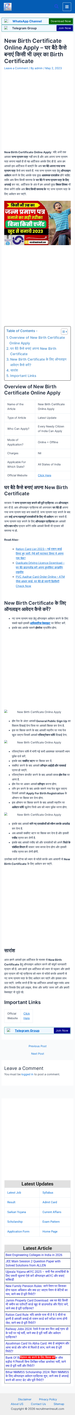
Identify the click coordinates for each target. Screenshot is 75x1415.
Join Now (64, 28)
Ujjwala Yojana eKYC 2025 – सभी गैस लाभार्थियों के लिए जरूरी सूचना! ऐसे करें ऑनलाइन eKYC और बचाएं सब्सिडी (37, 1276)
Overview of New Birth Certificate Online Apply (37, 340)
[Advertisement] (37, 1387)
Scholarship (14, 1221)
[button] (56, 6)
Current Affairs (51, 1212)
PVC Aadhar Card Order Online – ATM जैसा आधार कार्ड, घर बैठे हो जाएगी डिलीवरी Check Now (40, 581)
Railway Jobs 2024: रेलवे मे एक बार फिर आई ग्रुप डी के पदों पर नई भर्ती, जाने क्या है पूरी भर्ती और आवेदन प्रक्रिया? (37, 1333)
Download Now (61, 21)
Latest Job (14, 1192)
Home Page (50, 1231)
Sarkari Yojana (16, 1212)
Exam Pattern (51, 1221)
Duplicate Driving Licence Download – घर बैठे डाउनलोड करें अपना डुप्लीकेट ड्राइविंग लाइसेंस (40, 567)
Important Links (23, 376)
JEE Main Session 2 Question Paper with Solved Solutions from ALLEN (33, 1263)
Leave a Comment (16, 68)
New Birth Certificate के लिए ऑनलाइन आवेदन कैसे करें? (38, 362)
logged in (27, 1074)
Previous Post (38, 1046)
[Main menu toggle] (67, 7)
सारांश (14, 370)
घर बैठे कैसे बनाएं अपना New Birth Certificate (33, 351)
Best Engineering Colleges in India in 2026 (34, 1255)
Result (11, 1202)
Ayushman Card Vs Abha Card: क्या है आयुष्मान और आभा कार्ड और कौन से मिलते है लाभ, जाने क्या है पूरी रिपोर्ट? (37, 1347)
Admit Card (49, 1202)
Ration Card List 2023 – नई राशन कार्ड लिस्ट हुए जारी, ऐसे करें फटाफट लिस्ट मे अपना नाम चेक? (39, 553)
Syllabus (47, 1192)
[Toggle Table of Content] (62, 331)
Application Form (18, 1231)
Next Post (37, 1053)
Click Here (44, 475)
